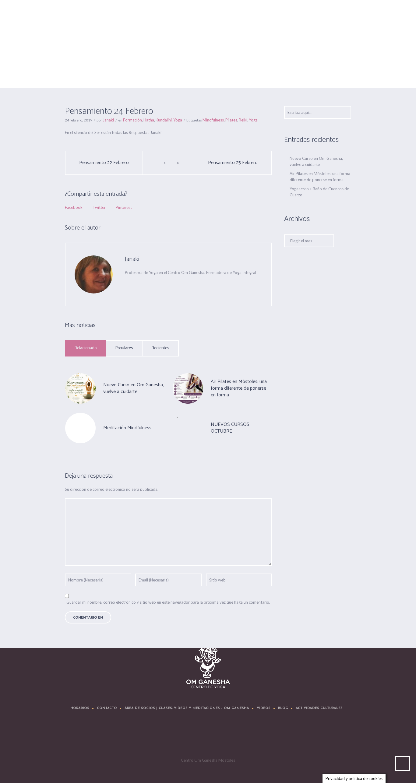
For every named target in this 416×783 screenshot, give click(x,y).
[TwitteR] (172, 737)
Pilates (231, 120)
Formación (294, 72)
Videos (263, 708)
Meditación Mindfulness (127, 428)
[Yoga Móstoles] (208, 666)
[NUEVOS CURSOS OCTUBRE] (188, 427)
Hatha (148, 120)
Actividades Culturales (319, 708)
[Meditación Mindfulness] (80, 428)
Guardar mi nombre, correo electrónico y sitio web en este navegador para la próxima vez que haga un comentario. (168, 602)
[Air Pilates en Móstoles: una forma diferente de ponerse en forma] (188, 387)
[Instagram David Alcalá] (245, 737)
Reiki (243, 120)
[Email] (128, 285)
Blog (283, 708)
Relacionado (86, 348)
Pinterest (124, 207)
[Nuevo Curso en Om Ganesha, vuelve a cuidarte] (80, 387)
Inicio (276, 72)
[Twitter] (152, 285)
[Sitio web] (140, 285)
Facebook (74, 207)
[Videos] (209, 737)
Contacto (107, 708)
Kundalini (164, 120)
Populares (124, 348)
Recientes (160, 348)
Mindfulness (213, 120)
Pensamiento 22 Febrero (104, 163)
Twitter (99, 207)
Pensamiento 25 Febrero (233, 163)
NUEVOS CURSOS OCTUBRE (230, 427)
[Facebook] (164, 285)
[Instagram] (227, 737)
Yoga (177, 120)
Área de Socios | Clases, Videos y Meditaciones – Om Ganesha (187, 708)
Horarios (79, 708)
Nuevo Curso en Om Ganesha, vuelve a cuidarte (133, 388)
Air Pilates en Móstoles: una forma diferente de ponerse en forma (239, 388)
